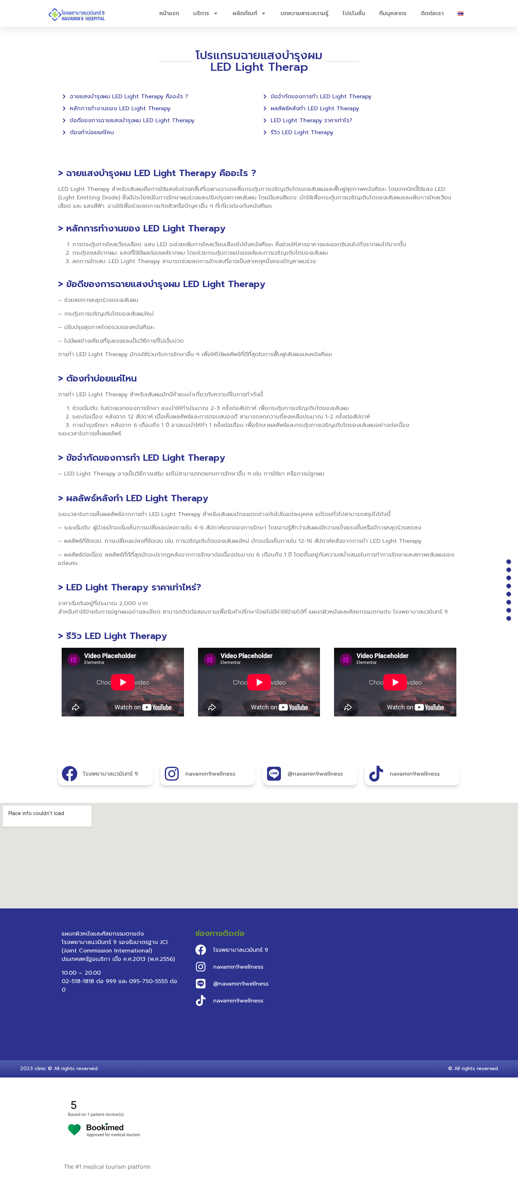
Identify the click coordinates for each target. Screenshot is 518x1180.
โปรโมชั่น (354, 13)
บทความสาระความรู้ (304, 13)
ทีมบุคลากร (393, 13)
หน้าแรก (169, 13)
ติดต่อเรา (432, 13)
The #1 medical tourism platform (107, 1166)
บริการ (201, 13)
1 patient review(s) (105, 1114)
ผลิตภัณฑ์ (245, 13)
